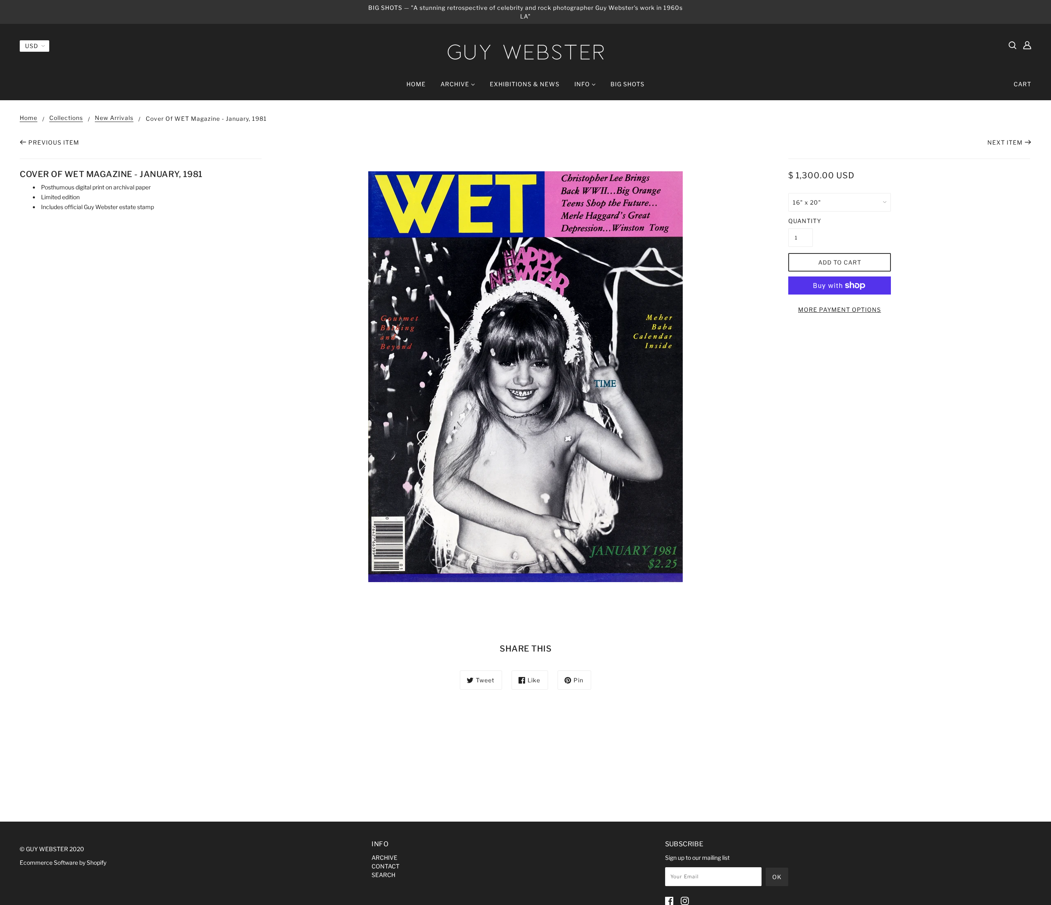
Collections (66, 118)
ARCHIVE (384, 857)
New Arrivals (114, 118)
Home (28, 118)
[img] (1012, 45)
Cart (1022, 84)
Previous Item (53, 142)
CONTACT (385, 866)
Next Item (1005, 142)
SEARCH (383, 874)
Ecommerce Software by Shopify (63, 862)
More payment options (839, 309)
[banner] (525, 51)
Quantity (800, 220)
